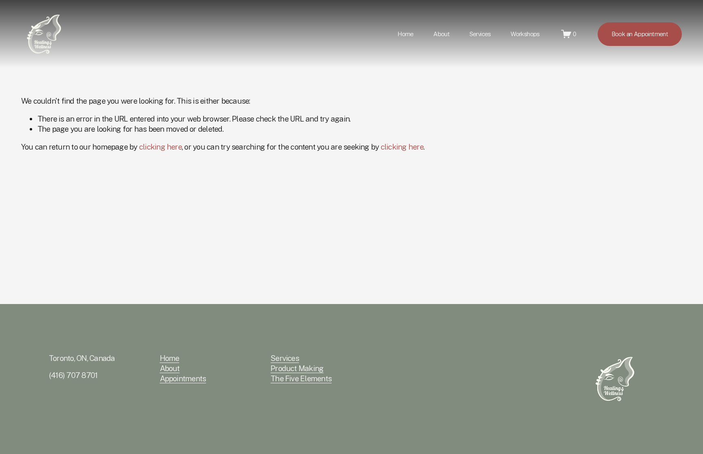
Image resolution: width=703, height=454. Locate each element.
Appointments (183, 378)
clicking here (160, 146)
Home (405, 33)
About (441, 33)
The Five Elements (301, 378)
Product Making (297, 368)
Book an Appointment (639, 33)
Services (285, 358)
